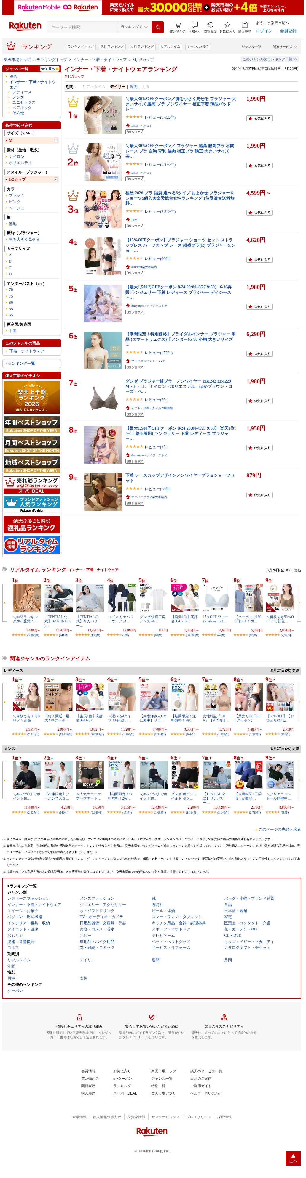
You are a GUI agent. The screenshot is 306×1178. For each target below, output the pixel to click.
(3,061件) (33, 635)
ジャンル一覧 (251, 46)
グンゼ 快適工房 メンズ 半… (152, 619)
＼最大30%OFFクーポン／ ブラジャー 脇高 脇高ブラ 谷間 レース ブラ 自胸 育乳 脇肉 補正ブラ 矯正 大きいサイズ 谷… (179, 150)
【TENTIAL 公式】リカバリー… (87, 621)
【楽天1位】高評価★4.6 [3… (184, 619)
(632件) (285, 734)
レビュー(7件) (156, 400)
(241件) (63, 635)
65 (11, 315)
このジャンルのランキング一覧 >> (270, 59)
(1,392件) (128, 734)
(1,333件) (223, 734)
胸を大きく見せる (24, 239)
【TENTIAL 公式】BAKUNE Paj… (57, 621)
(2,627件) (33, 812)
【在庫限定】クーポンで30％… (56, 796)
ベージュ (16, 208)
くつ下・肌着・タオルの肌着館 (152, 408)
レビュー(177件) (159, 353)
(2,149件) (223, 812)
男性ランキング (112, 46)
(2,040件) (96, 812)
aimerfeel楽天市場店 (144, 267)
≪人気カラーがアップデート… (88, 796)
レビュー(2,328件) (160, 211)
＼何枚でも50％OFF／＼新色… (280, 619)
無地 (13, 223)
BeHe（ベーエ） (142, 125)
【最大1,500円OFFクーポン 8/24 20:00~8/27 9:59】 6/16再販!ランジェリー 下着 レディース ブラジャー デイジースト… (178, 292)
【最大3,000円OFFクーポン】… (248, 718)
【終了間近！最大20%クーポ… (56, 718)
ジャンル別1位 (198, 46)
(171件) (127, 812)
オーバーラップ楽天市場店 (149, 497)
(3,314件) (160, 734)
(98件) (285, 812)
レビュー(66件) (157, 258)
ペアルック (22, 107)
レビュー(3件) (156, 447)
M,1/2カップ (143, 59)
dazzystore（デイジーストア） (150, 305)
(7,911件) (33, 734)
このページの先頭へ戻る (280, 829)
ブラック (16, 195)
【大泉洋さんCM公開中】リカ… (153, 718)
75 (11, 296)
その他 (18, 112)
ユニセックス (24, 102)
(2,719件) (255, 812)
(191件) (95, 635)
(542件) (63, 812)
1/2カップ (17, 179)
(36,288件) (97, 734)
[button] (194, 27)
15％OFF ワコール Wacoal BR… (215, 619)
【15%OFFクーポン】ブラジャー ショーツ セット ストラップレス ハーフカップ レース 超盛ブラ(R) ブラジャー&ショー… (180, 245)
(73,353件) (65, 734)
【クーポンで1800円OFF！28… (248, 619)
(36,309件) (192, 635)
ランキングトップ (81, 46)
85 (11, 309)
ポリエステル (20, 162)
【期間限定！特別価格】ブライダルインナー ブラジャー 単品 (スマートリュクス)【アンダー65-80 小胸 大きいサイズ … (180, 339)
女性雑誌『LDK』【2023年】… (216, 718)
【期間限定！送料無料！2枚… (183, 718)
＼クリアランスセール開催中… (278, 796)
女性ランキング (142, 46)
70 (11, 289)
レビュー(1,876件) (160, 164)
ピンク (14, 202)
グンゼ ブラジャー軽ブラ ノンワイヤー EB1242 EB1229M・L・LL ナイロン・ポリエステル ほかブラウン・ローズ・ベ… (178, 386)
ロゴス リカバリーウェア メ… (121, 619)
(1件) (125, 635)
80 (11, 302)
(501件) (190, 734)
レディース (22, 92)
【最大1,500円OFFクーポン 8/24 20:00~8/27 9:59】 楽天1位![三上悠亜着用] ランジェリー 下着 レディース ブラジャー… (180, 433)
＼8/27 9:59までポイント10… (26, 796)
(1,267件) (255, 734)
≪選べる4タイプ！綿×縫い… (119, 718)
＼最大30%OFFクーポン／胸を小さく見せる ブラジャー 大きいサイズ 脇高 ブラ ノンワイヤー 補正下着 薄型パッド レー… (180, 103)
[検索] (158, 27)
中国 (13, 331)
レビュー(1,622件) (160, 117)
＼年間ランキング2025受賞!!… (25, 619)
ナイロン (16, 156)
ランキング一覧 (21, 363)
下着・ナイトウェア (26, 351)
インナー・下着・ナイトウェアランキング (121, 69)
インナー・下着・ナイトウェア (100, 59)
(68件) (158, 635)
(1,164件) (191, 812)
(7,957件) (286, 635)
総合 (13, 76)
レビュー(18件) (157, 489)
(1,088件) (160, 812)
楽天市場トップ (17, 59)
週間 (134, 86)
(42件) (221, 635)
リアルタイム (170, 46)
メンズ (18, 97)
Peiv (134, 219)
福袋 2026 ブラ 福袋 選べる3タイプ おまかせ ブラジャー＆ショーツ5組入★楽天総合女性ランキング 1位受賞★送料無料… (180, 197)
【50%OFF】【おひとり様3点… (280, 718)
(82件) (253, 635)
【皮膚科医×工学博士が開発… (248, 796)
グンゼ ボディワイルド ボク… (184, 796)
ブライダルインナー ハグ (148, 361)
